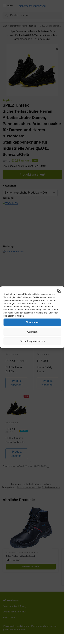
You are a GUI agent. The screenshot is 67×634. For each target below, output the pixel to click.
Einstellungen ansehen (32, 341)
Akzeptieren (32, 322)
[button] (59, 290)
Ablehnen (32, 331)
